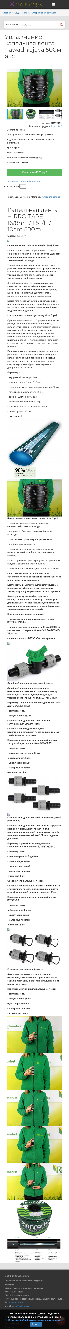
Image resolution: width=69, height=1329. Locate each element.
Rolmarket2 (56, 126)
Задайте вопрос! (51, 196)
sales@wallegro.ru (20, 1306)
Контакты (9, 1284)
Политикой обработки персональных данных (34, 1320)
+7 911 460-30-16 (16, 1302)
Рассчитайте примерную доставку (25, 181)
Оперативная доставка (44, 12)
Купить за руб (34, 172)
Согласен (35, 1324)
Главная (6, 12)
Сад (16, 12)
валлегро (29, 4)
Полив (25, 12)
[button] (58, 70)
